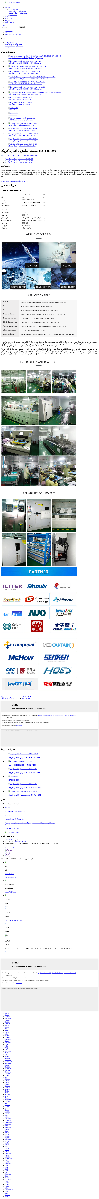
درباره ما (7, 20)
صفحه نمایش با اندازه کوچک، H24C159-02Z (25, 757)
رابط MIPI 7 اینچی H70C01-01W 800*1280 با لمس (25, 63)
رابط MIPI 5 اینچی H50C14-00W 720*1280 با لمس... (25, 89)
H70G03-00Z (14, 780)
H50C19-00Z (13, 109)
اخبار (6, 16)
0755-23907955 (9, 840)
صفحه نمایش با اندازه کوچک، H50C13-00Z (25, 773)
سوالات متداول (9, 18)
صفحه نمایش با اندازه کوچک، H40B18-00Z (22, 130)
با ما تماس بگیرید (10, 22)
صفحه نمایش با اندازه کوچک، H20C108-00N (22, 141)
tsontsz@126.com (20, 841)
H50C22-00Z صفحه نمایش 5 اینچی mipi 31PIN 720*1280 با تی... (29, 78)
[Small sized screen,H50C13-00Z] (23, 769)
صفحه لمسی (13, 15)
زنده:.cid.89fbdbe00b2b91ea (13, 920)
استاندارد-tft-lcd (13, 9)
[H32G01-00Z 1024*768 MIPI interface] (20, 761)
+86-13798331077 (10, 877)
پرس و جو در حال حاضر (8, 847)
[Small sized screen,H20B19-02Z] (23, 791)
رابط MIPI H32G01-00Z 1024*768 (19, 104)
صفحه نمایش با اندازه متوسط (18, 13)
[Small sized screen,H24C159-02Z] (23, 754)
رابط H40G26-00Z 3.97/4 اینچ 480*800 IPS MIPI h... (25, 94)
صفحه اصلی (8, 6)
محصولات (8, 7)
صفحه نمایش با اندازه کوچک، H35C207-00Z (16, 696)
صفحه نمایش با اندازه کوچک (17, 11)
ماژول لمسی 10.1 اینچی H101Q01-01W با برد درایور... (26, 58)
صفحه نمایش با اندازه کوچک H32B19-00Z (15, 698)
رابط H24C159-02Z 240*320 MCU (20, 99)
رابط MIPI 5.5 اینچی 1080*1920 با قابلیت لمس (23, 73)
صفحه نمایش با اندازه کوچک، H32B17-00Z (22, 125)
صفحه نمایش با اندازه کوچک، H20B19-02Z (22, 146)
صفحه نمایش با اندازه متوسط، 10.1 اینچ (21, 120)
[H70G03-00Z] (13, 776)
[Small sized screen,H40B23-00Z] (23, 784)
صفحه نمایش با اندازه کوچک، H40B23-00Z (25, 788)
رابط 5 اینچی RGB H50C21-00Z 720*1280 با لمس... (25, 84)
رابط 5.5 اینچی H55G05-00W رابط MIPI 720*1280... (25, 68)
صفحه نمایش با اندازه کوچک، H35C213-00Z (22, 135)
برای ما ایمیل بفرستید (18, 181)
